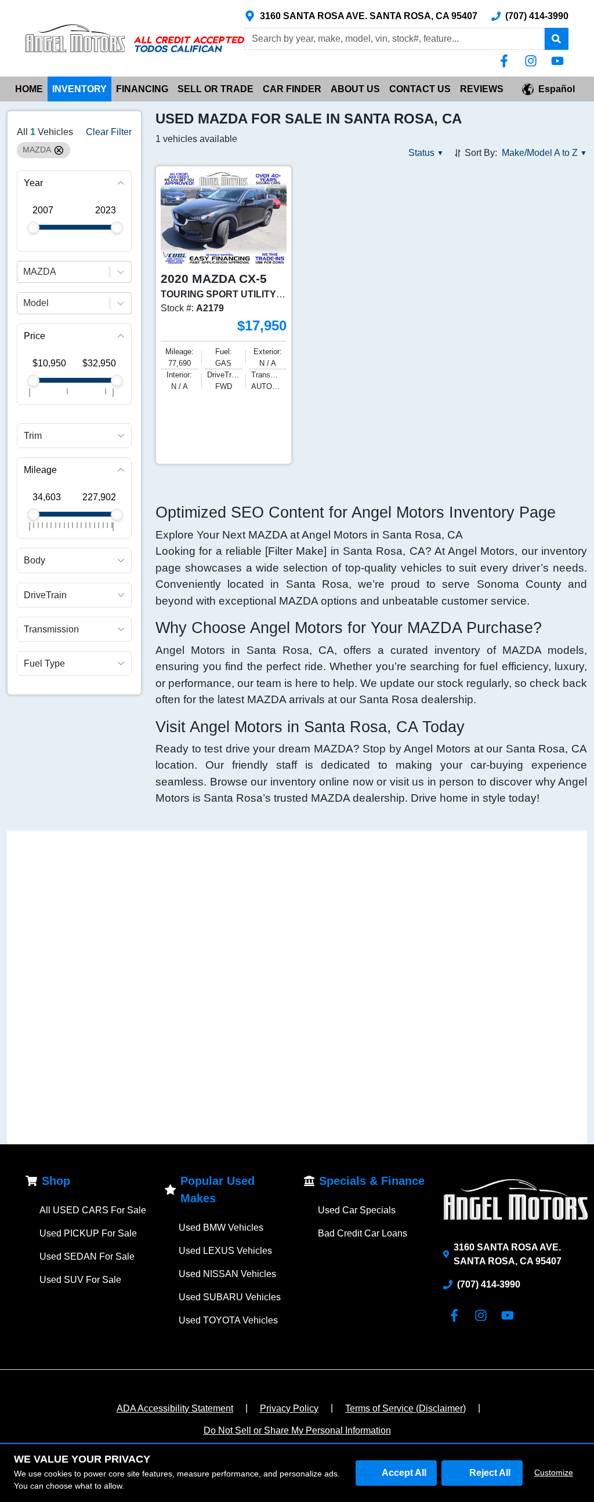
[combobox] (24, 272)
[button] (556, 39)
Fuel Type (44, 663)
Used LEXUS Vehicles (225, 1251)
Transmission (51, 629)
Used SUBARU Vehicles (230, 1297)
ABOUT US (355, 89)
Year (33, 183)
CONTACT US (420, 89)
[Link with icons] (506, 60)
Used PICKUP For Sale (88, 1233)
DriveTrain (45, 595)
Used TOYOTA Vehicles (228, 1320)
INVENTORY (79, 89)
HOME (29, 89)
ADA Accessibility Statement (175, 1408)
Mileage (40, 470)
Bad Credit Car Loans (362, 1233)
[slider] (33, 227)
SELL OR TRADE (215, 89)
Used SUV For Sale (80, 1280)
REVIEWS (482, 89)
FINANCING (142, 89)
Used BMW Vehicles (221, 1227)
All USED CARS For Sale (92, 1210)
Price (34, 336)
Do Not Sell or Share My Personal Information (297, 1430)
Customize (553, 1472)
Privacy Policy (289, 1408)
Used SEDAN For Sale (87, 1256)
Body (34, 560)
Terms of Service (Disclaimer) (405, 1408)
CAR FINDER (292, 89)
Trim (33, 436)
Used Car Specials (357, 1210)
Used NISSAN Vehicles (227, 1274)
